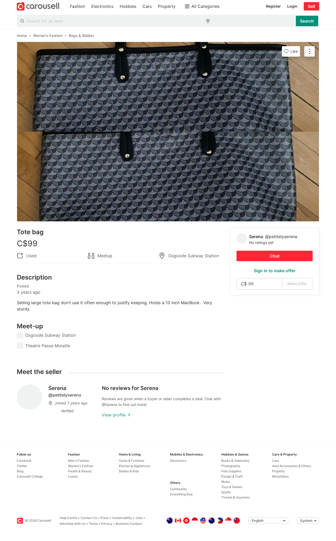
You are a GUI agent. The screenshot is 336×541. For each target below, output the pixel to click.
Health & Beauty (80, 471)
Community (178, 489)
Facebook (24, 461)
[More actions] (309, 51)
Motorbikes (280, 476)
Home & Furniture (131, 461)
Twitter (22, 466)
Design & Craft (232, 476)
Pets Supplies (231, 471)
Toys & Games (231, 487)
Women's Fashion (80, 466)
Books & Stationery (235, 461)
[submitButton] (307, 21)
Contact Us (89, 518)
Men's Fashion (78, 461)
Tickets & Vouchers (235, 497)
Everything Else (181, 494)
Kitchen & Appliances (134, 466)
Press (105, 518)
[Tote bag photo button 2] (168, 176)
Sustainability (122, 518)
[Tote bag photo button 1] (168, 87)
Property (278, 471)
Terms (93, 524)
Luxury (73, 476)
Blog (20, 471)
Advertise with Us (72, 524)
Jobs (139, 518)
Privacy (106, 524)
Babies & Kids (129, 471)
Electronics (178, 461)
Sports (226, 492)
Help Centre (68, 518)
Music (225, 482)
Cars (275, 461)
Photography (230, 466)
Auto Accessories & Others (291, 466)
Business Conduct (129, 524)
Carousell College (30, 476)
